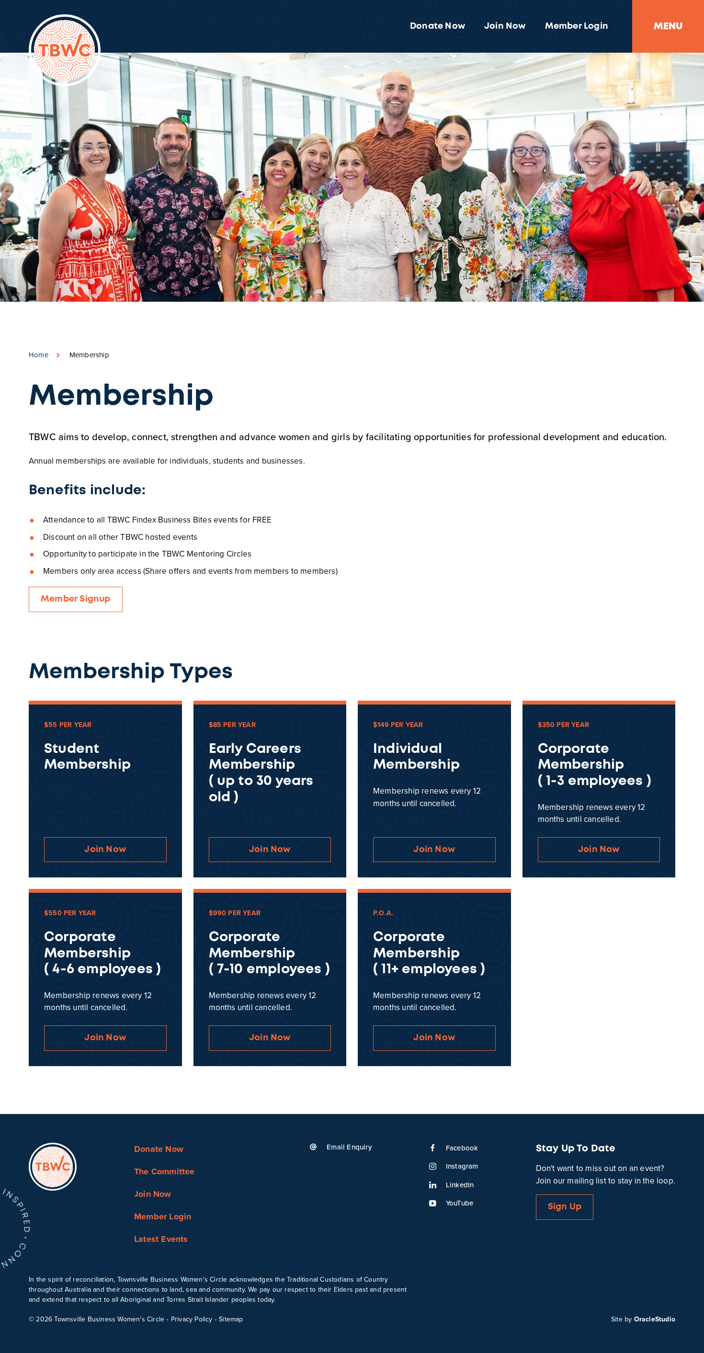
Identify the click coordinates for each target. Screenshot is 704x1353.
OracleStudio (654, 1319)
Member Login (576, 26)
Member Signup (76, 599)
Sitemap (231, 1319)
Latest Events (161, 1239)
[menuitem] (437, 26)
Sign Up (564, 1207)
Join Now (505, 26)
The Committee (164, 1171)
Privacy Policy (192, 1319)
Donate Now (437, 26)
